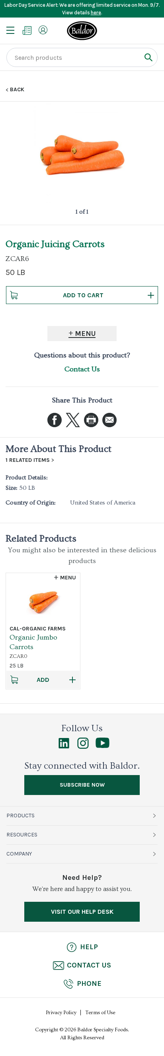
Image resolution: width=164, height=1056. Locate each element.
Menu (85, 333)
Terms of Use (100, 1012)
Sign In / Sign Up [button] (43, 30)
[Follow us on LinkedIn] (64, 746)
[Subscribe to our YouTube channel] (102, 746)
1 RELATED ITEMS (28, 460)
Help (89, 946)
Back (17, 89)
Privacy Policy (61, 1012)
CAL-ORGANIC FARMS (38, 628)
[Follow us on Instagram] (83, 746)
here (96, 13)
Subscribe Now (82, 784)
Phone (89, 983)
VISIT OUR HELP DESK (82, 911)
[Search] (148, 57)
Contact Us (82, 369)
